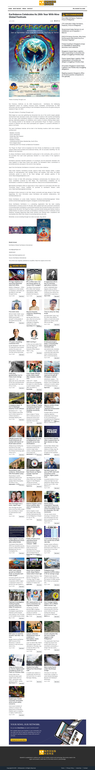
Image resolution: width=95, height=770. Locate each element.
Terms (62, 768)
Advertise (78, 768)
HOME (10, 8)
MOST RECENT (17, 8)
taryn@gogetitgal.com (15, 249)
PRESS (24, 8)
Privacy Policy (70, 768)
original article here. (45, 260)
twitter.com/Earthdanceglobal (17, 200)
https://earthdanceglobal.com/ (17, 255)
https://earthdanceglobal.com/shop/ (21, 189)
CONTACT (30, 8)
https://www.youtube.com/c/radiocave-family (26, 149)
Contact (85, 768)
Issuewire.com (37, 104)
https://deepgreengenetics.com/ (21, 175)
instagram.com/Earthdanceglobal (41, 200)
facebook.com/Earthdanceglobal (45, 199)
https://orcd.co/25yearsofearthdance (47, 182)
